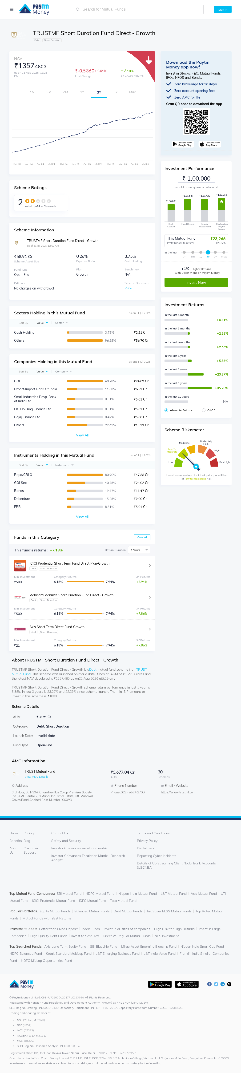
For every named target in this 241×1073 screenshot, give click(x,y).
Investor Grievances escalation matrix (79, 848)
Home (14, 833)
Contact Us (59, 833)
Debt (92, 669)
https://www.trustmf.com (178, 792)
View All (142, 537)
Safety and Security (66, 841)
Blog (27, 841)
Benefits (15, 841)
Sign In (222, 9)
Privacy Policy (147, 841)
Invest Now (196, 282)
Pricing (29, 833)
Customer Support (31, 850)
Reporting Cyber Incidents (156, 856)
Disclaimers (145, 848)
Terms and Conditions (153, 833)
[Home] (32, 9)
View (128, 288)
